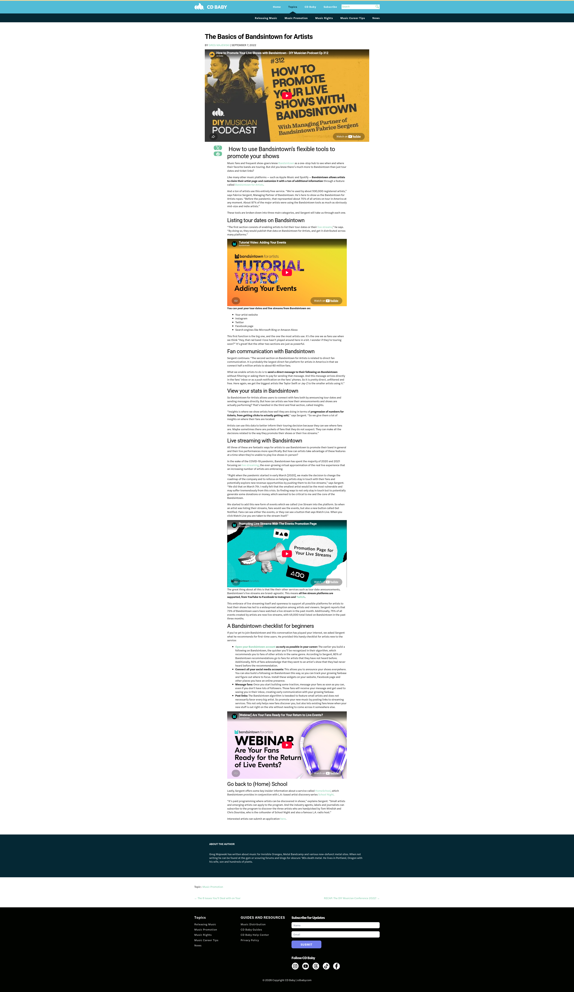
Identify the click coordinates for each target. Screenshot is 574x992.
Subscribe (330, 7)
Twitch (300, 597)
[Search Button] (377, 7)
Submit (306, 944)
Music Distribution (253, 924)
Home (277, 7)
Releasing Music (266, 18)
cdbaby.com (304, 980)
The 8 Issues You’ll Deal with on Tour (217, 898)
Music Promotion (296, 18)
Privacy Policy (250, 940)
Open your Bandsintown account (255, 646)
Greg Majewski (219, 45)
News (376, 18)
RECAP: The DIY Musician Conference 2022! (352, 898)
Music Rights (324, 18)
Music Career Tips (352, 18)
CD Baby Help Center (255, 935)
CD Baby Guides (251, 929)
